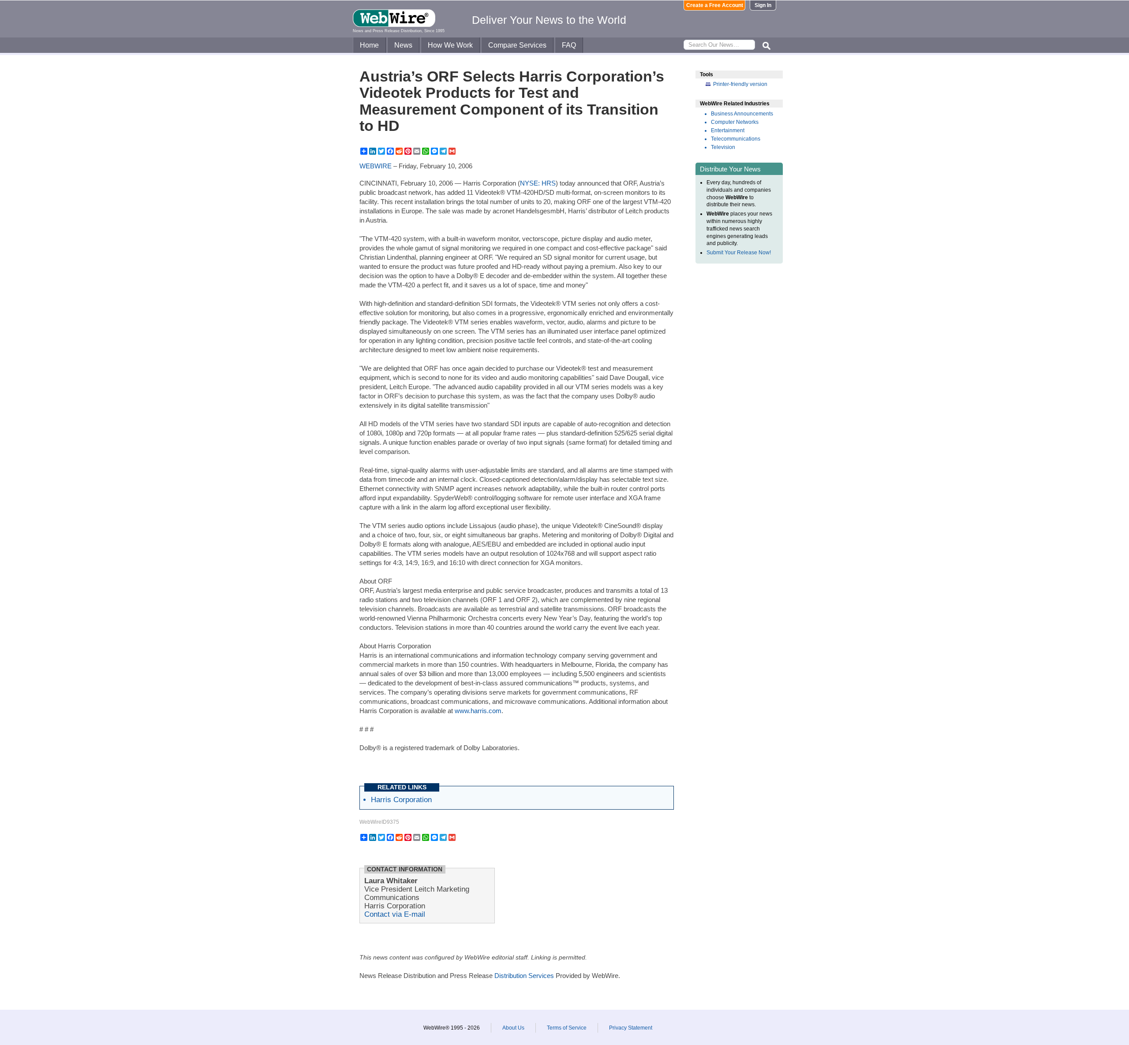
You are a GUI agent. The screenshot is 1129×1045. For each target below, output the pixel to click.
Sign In (763, 5)
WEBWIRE (375, 166)
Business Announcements (742, 114)
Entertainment (727, 130)
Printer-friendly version (740, 84)
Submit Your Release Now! (739, 252)
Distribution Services (524, 975)
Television (723, 147)
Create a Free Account (714, 5)
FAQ (569, 45)
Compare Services (517, 45)
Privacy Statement (630, 1028)
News (403, 45)
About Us (513, 1028)
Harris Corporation (401, 799)
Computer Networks (735, 122)
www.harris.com (478, 710)
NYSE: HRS (538, 183)
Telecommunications (735, 139)
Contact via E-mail (394, 914)
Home (369, 45)
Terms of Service (567, 1028)
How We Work (450, 45)
